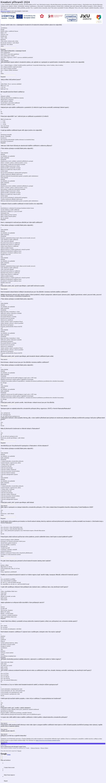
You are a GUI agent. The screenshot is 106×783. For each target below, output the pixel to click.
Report (19, 751)
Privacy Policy (44, 748)
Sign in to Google (5, 11)
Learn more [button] (25, 11)
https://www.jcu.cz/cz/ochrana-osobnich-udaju (48, 740)
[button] (53, 60)
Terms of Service (35, 748)
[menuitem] (54, 765)
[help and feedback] (1, 757)
